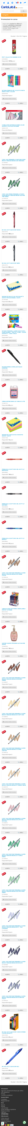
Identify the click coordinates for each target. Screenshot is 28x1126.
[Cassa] (25, 3)
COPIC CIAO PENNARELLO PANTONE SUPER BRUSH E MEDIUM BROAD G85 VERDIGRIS (13, 160)
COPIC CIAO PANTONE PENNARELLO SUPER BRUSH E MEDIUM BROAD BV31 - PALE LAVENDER (13, 927)
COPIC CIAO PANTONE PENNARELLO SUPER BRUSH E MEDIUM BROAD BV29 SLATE (13, 962)
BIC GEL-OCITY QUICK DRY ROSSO (11, 230)
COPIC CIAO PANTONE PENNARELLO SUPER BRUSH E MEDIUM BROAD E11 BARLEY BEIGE (14, 784)
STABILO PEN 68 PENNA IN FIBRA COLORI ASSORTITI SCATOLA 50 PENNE (13, 125)
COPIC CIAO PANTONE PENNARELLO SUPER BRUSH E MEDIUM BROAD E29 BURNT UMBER (13, 679)
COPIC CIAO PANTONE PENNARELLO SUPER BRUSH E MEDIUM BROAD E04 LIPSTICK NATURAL (13, 820)
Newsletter (4, 1123)
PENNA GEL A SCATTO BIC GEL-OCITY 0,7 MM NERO (13, 504)
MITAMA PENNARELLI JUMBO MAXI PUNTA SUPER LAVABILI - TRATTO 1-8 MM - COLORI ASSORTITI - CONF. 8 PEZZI (14, 332)
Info (8, 1078)
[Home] (4, 3)
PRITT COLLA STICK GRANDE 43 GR (11, 57)
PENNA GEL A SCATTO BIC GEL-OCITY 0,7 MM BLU (13, 539)
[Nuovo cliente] (12, 3)
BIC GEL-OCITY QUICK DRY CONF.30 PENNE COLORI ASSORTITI (14, 1032)
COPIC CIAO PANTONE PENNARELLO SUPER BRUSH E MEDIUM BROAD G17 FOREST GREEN (13, 855)
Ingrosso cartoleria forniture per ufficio (12, 1091)
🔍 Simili (20, 1078)
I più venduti (4, 1108)
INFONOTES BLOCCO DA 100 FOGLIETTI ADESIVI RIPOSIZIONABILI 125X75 (13, 297)
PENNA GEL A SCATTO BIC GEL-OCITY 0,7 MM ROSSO (13, 469)
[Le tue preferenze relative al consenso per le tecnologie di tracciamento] (2, 1123)
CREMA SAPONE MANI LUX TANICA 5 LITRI (13, 401)
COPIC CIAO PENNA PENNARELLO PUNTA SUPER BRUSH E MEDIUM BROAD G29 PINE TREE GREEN (13, 195)
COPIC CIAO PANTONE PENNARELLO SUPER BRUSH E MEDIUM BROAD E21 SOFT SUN (13, 714)
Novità (3, 1106)
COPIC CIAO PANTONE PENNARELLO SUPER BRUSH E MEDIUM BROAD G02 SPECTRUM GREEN (13, 891)
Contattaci (4, 1099)
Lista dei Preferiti (6, 1121)
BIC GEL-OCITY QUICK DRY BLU (10, 1066)
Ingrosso (3, 1112)
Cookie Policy (5, 1113)
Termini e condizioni (6, 1095)
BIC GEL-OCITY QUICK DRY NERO (11, 263)
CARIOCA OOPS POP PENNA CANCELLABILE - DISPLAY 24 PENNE (14, 609)
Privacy (3, 1094)
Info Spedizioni (5, 1092)
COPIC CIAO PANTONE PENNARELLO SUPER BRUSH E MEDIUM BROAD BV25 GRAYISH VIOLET (13, 997)
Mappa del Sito (5, 1101)
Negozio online (5, 1111)
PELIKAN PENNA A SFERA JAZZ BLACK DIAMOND (12, 367)
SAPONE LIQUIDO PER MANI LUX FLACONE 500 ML (13, 643)
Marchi (3, 1105)
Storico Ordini (5, 1120)
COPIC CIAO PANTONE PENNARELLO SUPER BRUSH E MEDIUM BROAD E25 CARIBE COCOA (13, 574)
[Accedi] (8, 3)
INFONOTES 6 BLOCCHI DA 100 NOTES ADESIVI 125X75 (12, 435)
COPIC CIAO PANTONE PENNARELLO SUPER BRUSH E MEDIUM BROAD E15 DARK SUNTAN (13, 749)
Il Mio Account (5, 1118)
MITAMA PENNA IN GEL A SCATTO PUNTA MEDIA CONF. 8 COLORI (13, 91)
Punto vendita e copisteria (8, 1109)
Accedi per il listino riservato (10, 1073)
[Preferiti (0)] (20, 3)
